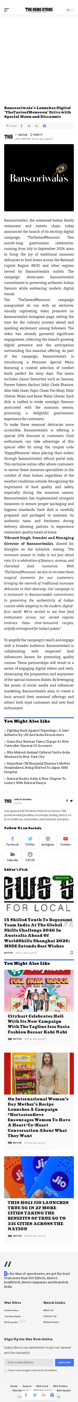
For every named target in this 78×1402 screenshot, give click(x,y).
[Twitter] (30, 841)
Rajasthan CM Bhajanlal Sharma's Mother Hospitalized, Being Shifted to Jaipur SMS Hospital (37, 768)
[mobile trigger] (7, 10)
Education (62, 878)
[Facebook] (67, 800)
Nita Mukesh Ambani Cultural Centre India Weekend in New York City (37, 755)
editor (23, 135)
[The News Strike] (39, 10)
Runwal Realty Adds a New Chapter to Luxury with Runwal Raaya (35, 781)
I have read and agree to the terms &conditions (32, 1370)
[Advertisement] (39, 55)
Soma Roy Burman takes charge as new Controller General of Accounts (36, 744)
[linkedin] (12, 857)
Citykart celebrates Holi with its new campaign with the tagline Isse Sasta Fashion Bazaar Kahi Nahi (39, 1024)
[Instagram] (48, 841)
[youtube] (65, 841)
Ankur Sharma (23, 799)
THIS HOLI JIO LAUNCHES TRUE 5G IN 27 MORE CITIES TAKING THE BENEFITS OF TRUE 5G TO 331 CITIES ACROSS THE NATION (38, 1216)
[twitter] (71, 800)
